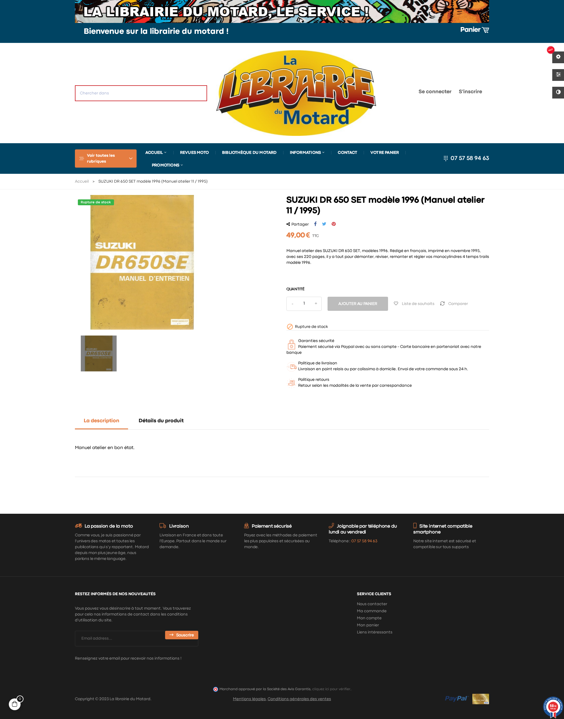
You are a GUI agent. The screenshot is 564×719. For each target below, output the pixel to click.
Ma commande (372, 611)
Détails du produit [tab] (161, 421)
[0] (395, 93)
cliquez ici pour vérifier (331, 689)
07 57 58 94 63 (470, 158)
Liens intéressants (374, 632)
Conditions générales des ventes (299, 699)
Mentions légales (249, 699)
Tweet (324, 224)
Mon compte (369, 618)
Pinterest (334, 224)
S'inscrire (470, 92)
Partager (315, 224)
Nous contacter (372, 604)
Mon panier (368, 625)
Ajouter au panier (357, 304)
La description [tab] (101, 421)
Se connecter (435, 92)
